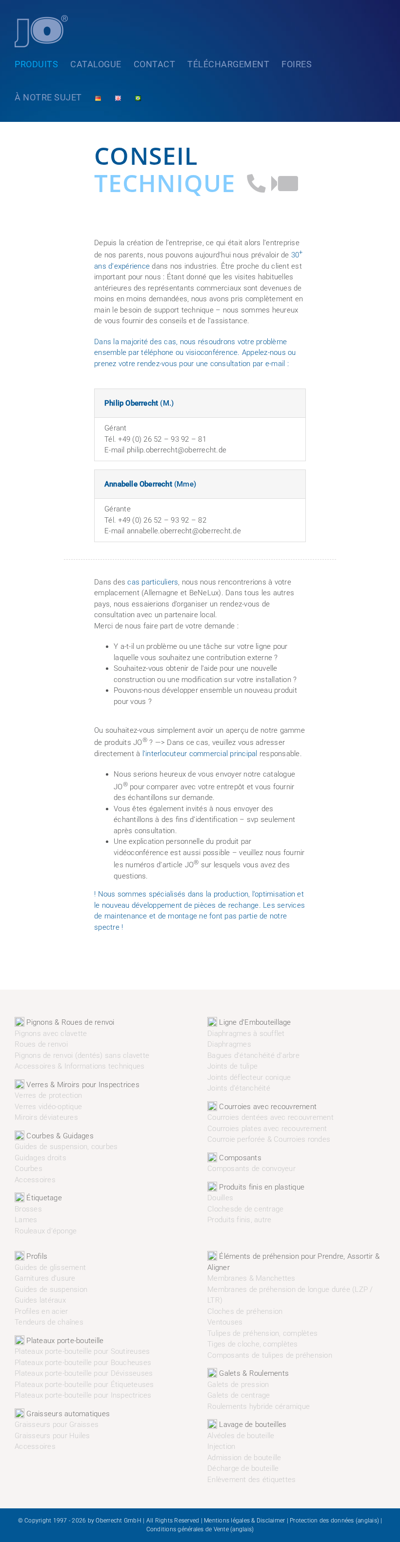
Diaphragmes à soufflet (246, 1033)
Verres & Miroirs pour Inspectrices (82, 1084)
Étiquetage (43, 1197)
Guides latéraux (40, 1300)
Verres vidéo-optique (48, 1106)
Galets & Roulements (253, 1373)
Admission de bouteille (244, 1457)
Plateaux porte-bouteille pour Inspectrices (83, 1395)
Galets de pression (238, 1384)
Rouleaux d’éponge (46, 1231)
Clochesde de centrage (245, 1209)
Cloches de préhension (244, 1311)
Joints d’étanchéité (238, 1088)
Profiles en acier (41, 1311)
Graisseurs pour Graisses (57, 1424)
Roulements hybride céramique (258, 1406)
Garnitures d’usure (45, 1278)
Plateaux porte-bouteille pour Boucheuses (83, 1362)
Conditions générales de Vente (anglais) (200, 1529)
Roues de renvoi (41, 1044)
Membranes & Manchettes (251, 1278)
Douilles (220, 1197)
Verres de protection (48, 1095)
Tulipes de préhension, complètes (262, 1333)
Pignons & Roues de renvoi (69, 1022)
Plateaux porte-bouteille (63, 1340)
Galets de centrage (238, 1395)
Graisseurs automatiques (67, 1413)
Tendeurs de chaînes (49, 1322)
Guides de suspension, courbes (66, 1146)
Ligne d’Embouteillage (254, 1022)
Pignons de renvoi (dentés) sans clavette (82, 1055)
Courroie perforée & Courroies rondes (268, 1139)
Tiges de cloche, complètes (252, 1344)
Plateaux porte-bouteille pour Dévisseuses (84, 1373)
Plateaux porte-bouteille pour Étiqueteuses (84, 1384)
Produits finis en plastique (260, 1187)
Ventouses (224, 1322)
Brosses (28, 1209)
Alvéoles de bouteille (240, 1435)
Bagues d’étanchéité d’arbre (253, 1055)
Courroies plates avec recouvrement (267, 1128)
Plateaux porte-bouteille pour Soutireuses (82, 1351)
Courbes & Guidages (59, 1136)
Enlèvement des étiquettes (251, 1479)
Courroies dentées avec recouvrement (270, 1117)
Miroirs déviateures (46, 1117)
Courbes (28, 1168)
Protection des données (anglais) (334, 1520)
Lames (26, 1219)
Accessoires (35, 1179)
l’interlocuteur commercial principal (200, 753)
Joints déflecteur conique (249, 1077)
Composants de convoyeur (251, 1168)
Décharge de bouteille (243, 1468)
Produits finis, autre (239, 1219)
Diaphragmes (229, 1044)
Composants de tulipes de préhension (269, 1355)
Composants (239, 1157)
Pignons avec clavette (51, 1033)
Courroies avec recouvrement (267, 1106)
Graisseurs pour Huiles (52, 1435)
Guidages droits (40, 1157)
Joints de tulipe (232, 1066)
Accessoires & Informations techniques (79, 1066)
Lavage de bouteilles (251, 1424)
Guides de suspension (51, 1289)
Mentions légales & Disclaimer (244, 1520)
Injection (221, 1446)
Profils (35, 1256)
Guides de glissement (50, 1267)
